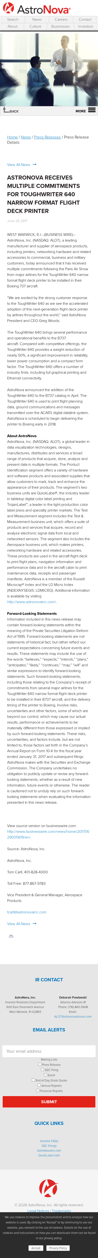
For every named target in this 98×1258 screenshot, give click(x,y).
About (12, 26)
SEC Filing (51, 1070)
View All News (18, 164)
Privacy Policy (58, 1248)
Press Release (51, 1064)
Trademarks (61, 1211)
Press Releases (47, 137)
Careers (61, 19)
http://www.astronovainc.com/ (31, 602)
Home (12, 137)
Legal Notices (38, 1211)
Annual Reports (51, 1085)
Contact (85, 19)
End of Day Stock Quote (51, 1080)
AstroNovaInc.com (49, 1150)
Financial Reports (51, 1091)
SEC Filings (49, 1146)
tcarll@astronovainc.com (26, 912)
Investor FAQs (49, 1141)
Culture (35, 26)
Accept (35, 1248)
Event (51, 1075)
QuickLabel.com (49, 1155)
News (37, 19)
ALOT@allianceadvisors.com (73, 1016)
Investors (85, 26)
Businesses (60, 26)
